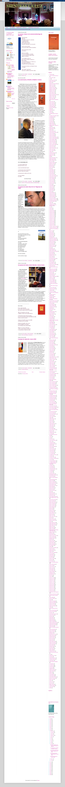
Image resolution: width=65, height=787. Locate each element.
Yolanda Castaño (52, 685)
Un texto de (51, 667)
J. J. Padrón (51, 328)
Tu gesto (13, 80)
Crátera (50, 202)
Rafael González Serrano (53, 622)
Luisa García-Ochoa (52, 468)
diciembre (52, 731)
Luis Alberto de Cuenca (53, 454)
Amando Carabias (52, 107)
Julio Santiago (51, 428)
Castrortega (51, 187)
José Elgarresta (51, 374)
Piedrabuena (51, 572)
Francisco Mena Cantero (53, 300)
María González (52, 500)
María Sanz (51, 508)
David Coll (51, 231)
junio (51, 739)
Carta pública (51, 185)
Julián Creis (51, 422)
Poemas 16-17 (51, 579)
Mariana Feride (51, 510)
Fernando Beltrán (52, 281)
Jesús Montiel (51, 347)
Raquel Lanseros (52, 631)
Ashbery (50, 151)
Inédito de (51, 315)
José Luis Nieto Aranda (53, 385)
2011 (50, 770)
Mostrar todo (13, 98)
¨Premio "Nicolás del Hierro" (53, 75)
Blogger (38, 780)
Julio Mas (50, 427)
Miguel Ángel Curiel (52, 522)
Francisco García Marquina (53, 292)
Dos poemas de (51, 242)
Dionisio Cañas (51, 241)
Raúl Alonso (51, 632)
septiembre (52, 735)
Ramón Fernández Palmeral (53, 627)
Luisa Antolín (51, 467)
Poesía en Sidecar (52, 598)
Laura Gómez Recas (52, 440)
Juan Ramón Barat (52, 411)
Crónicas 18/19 (51, 221)
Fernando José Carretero (53, 283)
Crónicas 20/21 (51, 223)
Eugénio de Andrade (52, 270)
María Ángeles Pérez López (53, 497)
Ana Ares (50, 112)
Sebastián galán (52, 646)
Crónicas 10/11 (51, 210)
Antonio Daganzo (52, 139)
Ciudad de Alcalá (52, 195)
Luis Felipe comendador (53, 458)
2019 (50, 728)
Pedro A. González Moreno (53, 562)
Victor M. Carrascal (52, 678)
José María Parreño (52, 396)
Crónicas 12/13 (51, 212)
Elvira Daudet (51, 259)
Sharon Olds (51, 649)
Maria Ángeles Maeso (52, 496)
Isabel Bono (51, 318)
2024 (50, 721)
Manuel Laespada (52, 481)
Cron (50, 206)
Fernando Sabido (52, 287)
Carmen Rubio (51, 181)
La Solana (51, 433)
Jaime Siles (51, 331)
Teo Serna (51, 656)
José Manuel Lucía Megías (53, 388)
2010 (50, 771)
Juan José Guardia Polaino (53, 409)
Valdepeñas (51, 668)
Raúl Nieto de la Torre (52, 634)
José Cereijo (51, 372)
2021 (50, 725)
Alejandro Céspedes (52, 88)
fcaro (12, 52)
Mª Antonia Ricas (52, 473)
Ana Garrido (51, 119)
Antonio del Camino (52, 140)
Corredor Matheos (52, 201)
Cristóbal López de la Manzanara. (52, 205)
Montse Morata (51, 534)
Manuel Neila (51, 486)
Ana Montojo (51, 121)
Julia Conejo (51, 421)
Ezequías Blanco (52, 273)
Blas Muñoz (51, 166)
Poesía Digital (23, 278)
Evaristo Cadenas (52, 271)
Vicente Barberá (52, 674)
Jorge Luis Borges (52, 365)
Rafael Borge (51, 618)
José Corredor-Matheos (53, 373)
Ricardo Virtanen (52, 637)
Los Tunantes (51, 453)
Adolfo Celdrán (51, 81)
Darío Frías (51, 230)
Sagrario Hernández (52, 642)
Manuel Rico (51, 489)
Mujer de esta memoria (53, 535)
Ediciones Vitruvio (52, 245)
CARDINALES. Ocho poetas (33, 27)
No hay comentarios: (30, 333)
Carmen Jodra (51, 180)
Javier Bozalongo (52, 334)
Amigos (50, 111)
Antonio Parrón (51, 146)
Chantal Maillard (52, 192)
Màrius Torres (51, 515)
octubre (51, 733)
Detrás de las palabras (53, 239)
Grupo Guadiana (52, 305)
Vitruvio (50, 680)
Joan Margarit (51, 354)
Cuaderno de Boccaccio (53, 227)
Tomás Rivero (51, 660)
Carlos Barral (51, 173)
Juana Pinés (51, 415)
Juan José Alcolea (52, 408)
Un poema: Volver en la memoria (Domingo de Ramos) (54, 745)
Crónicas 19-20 (51, 222)
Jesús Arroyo (51, 342)
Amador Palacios (52, 105)
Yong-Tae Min (51, 686)
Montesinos (51, 533)
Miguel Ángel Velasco (52, 523)
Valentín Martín (51, 670)
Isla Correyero (51, 325)
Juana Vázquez (51, 416)
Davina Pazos (51, 235)
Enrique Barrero (52, 263)
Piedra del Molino (52, 571)
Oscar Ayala (51, 553)
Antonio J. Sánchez (52, 143)
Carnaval (50, 184)
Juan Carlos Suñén (52, 405)
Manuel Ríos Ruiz (52, 490)
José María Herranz (52, 395)
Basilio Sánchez (51, 158)
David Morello (51, 234)
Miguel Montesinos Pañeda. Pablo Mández (53, 530)
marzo (51, 743)
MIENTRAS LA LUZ (24, 6)
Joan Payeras (51, 355)
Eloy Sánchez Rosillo (29, 182)
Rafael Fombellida (52, 621)
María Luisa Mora (52, 505)
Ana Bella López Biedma (53, 115)
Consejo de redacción (25, 369)
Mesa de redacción (52, 520)
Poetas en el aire (52, 604)
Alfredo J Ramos (52, 95)
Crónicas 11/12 (51, 211)
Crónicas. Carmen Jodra (53, 226)
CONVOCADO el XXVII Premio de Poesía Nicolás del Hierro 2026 (18, 29)
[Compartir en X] (37, 74)
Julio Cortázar (51, 426)
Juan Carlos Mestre (52, 402)
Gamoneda (51, 303)
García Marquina (52, 304)
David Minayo (51, 233)
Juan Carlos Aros (52, 401)
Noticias (50, 546)
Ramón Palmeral (52, 630)
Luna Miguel (51, 470)
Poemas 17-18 (51, 581)
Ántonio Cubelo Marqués (53, 138)
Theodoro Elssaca (52, 659)
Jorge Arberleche (52, 361)
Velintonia (51, 672)
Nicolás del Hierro (52, 541)
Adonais (50, 82)
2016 (50, 763)
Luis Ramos (51, 465)
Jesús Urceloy (51, 349)
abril (51, 742)
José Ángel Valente (52, 367)
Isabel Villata (51, 323)
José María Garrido (52, 392)
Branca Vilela (51, 167)
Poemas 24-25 (51, 590)
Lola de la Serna (52, 448)
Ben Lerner (51, 161)
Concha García (51, 197)
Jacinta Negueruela (52, 329)
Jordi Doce (51, 360)
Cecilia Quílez (51, 189)
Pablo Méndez (51, 554)
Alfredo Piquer (51, 98)
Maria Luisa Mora (52, 504)
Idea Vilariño (51, 312)
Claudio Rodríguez (52, 196)
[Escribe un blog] (36, 74)
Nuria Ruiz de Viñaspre (53, 547)
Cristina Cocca (51, 203)
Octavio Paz (51, 548)
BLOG (7, 27)
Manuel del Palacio (52, 479)
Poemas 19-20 (51, 584)
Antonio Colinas (51, 135)
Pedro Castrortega (52, 564)
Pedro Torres (51, 567)
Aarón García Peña (52, 80)
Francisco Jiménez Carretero (52, 295)
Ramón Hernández (52, 629)
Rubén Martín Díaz (52, 641)
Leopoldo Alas (51, 442)
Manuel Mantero (52, 484)
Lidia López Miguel (52, 446)
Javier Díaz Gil (51, 335)
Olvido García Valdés (52, 552)
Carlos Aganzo (51, 169)
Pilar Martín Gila (52, 573)
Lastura (50, 436)
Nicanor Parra (51, 540)
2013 (50, 767)
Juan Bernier (51, 400)
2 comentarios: (30, 74)
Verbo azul (51, 673)
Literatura (51, 447)
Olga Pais (51, 551)
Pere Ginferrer (51, 570)
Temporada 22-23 (52, 655)
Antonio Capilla (51, 133)
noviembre (52, 732)
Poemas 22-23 (51, 588)
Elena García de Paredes (53, 251)
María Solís (51, 509)
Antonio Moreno (52, 145)
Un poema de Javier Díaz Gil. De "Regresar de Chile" (54, 751)
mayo (51, 740)
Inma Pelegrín (51, 316)
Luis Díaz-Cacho (52, 457)
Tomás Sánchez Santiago (53, 661)
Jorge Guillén (51, 364)
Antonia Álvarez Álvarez (53, 132)
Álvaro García (51, 101)
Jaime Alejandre (52, 330)
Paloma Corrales (52, 558)
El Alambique (51, 248)
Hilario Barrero (51, 309)
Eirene (50, 247)
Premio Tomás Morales (53, 610)
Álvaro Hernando (52, 102)
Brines (50, 168)
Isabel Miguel (51, 322)
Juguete (50, 417)
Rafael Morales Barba (52, 623)
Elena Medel (51, 252)
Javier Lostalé (51, 336)
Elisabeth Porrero (52, 254)
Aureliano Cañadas (52, 152)
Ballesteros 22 (51, 155)
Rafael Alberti (51, 617)
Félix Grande (51, 278)
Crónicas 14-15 (51, 215)
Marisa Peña (51, 514)
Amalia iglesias (51, 106)
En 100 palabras (52, 262)
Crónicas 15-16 (51, 216)
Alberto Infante (51, 86)
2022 (50, 724)
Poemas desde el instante (53, 595)
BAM (50, 156)
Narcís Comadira (52, 536)
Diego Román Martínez (53, 240)
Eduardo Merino (52, 246)
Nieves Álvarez (51, 542)
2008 (50, 774)
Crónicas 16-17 (51, 217)
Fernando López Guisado (53, 285)
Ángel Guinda (51, 127)
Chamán (50, 191)
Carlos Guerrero (52, 174)
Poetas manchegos (52, 605)
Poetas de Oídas (52, 603)
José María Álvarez (52, 390)
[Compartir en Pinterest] (39, 74)
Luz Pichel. (51, 472)
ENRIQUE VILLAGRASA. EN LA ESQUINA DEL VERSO (10, 88)
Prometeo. (51, 612)
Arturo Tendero (51, 150)
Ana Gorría (51, 120)
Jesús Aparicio (51, 341)
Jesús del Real (51, 343)
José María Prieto (52, 397)
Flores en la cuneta (52, 288)
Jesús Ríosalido (51, 348)
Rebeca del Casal (52, 635)
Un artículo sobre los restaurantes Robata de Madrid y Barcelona (10, 76)
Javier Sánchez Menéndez (53, 337)
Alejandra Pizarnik (52, 87)
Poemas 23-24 (51, 589)
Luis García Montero (52, 460)
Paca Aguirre (51, 556)
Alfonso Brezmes (52, 93)
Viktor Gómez (51, 679)
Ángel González (51, 124)
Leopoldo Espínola (52, 443)
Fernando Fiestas (52, 282)
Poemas (50, 576)
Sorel (50, 654)
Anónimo (50, 129)
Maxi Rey (50, 517)
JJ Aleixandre (51, 350)
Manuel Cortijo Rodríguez (53, 477)
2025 (50, 720)
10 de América (51, 77)
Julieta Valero (51, 424)
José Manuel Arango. (36, 182)
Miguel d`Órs (51, 526)
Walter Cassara (51, 684)
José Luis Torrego (52, 386)
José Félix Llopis (52, 375)
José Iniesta (51, 378)
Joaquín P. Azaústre (52, 359)
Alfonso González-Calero (53, 94)
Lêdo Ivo (50, 441)
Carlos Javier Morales (52, 175)
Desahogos (51, 236)
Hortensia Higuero (52, 311)
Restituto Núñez (52, 636)
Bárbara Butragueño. (52, 157)
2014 (50, 766)
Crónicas (50, 209)
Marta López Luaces (52, 516)
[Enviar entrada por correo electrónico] (33, 74)
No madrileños (51, 545)
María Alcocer (51, 495)
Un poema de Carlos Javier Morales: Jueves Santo (31, 265)
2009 (50, 773)
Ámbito (50, 108)
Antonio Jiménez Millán (53, 144)
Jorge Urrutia (51, 366)
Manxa (50, 491)
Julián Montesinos (52, 423)
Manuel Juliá (51, 480)
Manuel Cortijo (51, 476)
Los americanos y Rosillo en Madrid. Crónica (29, 79)
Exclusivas (51, 272)
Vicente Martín (51, 675)
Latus (50, 437)
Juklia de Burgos (52, 418)
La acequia (9, 79)
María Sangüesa (52, 506)
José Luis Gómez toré (52, 381)
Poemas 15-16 (51, 578)
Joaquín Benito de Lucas (53, 356)
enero (51, 760)
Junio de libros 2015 (52, 429)
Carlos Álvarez (51, 172)
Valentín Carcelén (52, 669)
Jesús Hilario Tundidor (53, 344)
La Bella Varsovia (52, 432)
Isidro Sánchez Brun (52, 324)
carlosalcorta (9, 86)
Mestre (50, 521)
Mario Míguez (51, 511)
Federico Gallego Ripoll (53, 276)
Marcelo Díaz (51, 492)
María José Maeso (52, 503)
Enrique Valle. (51, 265)
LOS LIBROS (12, 27)
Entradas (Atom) (25, 373)
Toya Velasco (51, 663)
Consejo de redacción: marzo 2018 (27, 339)
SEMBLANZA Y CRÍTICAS (21, 27)
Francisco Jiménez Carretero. (52, 297)
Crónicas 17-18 (24, 182)
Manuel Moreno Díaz (52, 485)
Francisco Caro (51, 291)
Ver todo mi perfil (9, 60)
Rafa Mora (51, 616)
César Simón (51, 190)
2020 (50, 727)
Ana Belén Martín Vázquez (53, 113)
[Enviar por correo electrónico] (35, 74)
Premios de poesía (52, 611)
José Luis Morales (52, 382)
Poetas (50, 599)
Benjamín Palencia (52, 162)
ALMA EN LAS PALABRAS (9, 74)
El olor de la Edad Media (13, 94)
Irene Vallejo (51, 317)
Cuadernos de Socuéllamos (53, 228)
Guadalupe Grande (52, 306)
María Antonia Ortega (52, 499)
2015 (50, 764)
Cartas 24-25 (51, 186)
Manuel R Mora (51, 487)
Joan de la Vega (52, 353)
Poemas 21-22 (51, 587)
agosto (51, 736)
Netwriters (51, 539)
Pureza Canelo (51, 615)
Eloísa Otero (51, 257)
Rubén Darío (51, 640)
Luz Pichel (51, 471)
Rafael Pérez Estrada (52, 624)
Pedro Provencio (52, 566)
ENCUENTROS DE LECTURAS (10, 92)
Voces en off (51, 681)
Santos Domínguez (52, 643)
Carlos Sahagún (52, 178)
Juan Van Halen (51, 412)
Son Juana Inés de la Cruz (53, 652)
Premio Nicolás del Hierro (53, 608)
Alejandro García (52, 89)
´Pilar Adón (51, 74)
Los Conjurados (51, 452)
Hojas (50, 310)
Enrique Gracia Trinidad (53, 264)
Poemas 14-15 (51, 577)
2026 (50, 718)
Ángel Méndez (51, 128)
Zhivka (50, 687)
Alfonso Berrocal (52, 92)
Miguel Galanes (51, 527)
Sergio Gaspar (51, 648)
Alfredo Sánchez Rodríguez (53, 99)
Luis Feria (51, 459)
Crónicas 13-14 (51, 214)
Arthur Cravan (51, 149)
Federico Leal (51, 277)
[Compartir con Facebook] (38, 74)
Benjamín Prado (52, 163)
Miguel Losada (51, 528)
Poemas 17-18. (24, 75)
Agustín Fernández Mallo (53, 83)
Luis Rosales (51, 466)
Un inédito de (51, 664)
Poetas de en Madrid (52, 602)
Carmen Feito (51, 179)
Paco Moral (51, 557)
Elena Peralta (51, 253)
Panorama (51, 559)
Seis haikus (51, 647)
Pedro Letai (51, 565)
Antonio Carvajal (52, 134)
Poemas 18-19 (51, 583)
